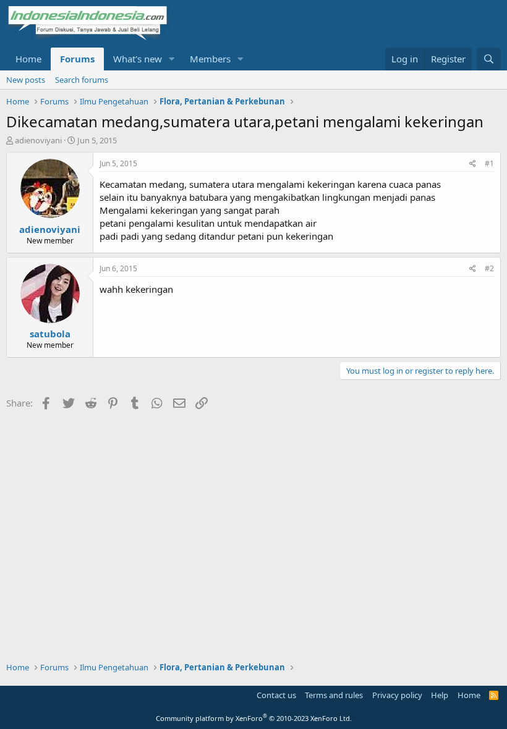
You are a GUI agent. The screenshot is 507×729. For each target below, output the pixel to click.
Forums (77, 59)
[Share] (472, 164)
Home (28, 59)
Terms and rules (334, 695)
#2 (489, 268)
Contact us (276, 695)
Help (439, 695)
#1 (489, 163)
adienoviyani (38, 140)
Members (210, 59)
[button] (172, 59)
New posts (25, 79)
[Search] (489, 59)
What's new (137, 59)
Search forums (81, 79)
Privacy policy (397, 695)
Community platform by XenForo (254, 718)
